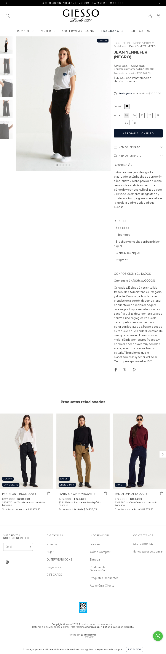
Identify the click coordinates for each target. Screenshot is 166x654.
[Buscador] (7, 16)
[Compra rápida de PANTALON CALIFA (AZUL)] (161, 493)
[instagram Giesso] (7, 562)
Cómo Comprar (100, 552)
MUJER (126, 43)
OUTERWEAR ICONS (78, 31)
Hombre (23, 31)
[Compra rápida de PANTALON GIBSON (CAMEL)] (105, 493)
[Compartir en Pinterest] (134, 369)
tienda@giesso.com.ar (148, 551)
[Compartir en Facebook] (116, 369)
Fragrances (112, 31)
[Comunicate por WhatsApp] (158, 636)
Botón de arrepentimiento (118, 627)
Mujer (46, 31)
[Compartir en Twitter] (125, 369)
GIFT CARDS (140, 31)
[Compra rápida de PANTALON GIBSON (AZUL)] (49, 493)
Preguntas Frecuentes (104, 578)
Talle (117, 115)
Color (117, 106)
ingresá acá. (93, 627)
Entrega (95, 559)
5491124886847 (143, 544)
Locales (95, 544)
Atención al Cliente (102, 585)
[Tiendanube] (83, 636)
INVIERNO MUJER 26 (143, 43)
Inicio (117, 43)
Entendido (134, 649)
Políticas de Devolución (97, 569)
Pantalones (120, 46)
